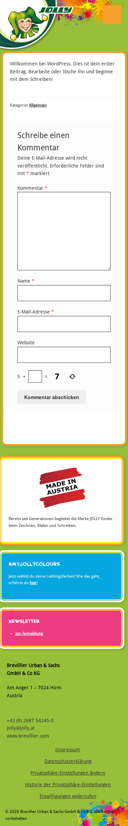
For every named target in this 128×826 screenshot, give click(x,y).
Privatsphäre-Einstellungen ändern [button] (67, 773)
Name (25, 281)
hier (33, 582)
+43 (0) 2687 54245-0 (30, 720)
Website (26, 342)
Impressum (67, 749)
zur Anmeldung (29, 633)
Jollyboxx (36, 39)
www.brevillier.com (28, 736)
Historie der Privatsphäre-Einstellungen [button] (68, 784)
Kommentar (32, 188)
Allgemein (38, 105)
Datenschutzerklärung (67, 761)
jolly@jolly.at (21, 728)
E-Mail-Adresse (35, 312)
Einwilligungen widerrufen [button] (68, 796)
